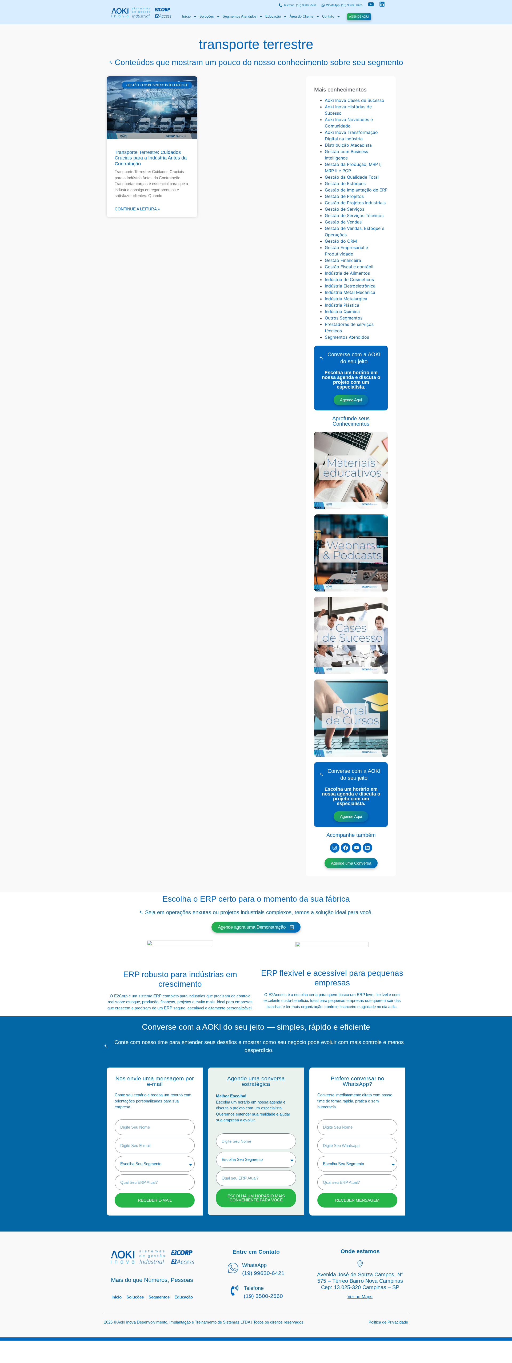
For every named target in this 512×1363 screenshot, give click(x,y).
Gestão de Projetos (344, 196)
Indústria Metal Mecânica (350, 292)
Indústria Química (342, 311)
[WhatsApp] (233, 1268)
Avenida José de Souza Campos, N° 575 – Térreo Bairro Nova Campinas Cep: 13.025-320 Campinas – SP (360, 1281)
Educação (273, 16)
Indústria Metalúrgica (346, 298)
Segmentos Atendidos (240, 16)
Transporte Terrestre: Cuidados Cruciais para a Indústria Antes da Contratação (151, 158)
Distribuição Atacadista (348, 145)
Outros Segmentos (343, 318)
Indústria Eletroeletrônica (350, 286)
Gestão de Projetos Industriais (355, 202)
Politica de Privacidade (388, 1322)
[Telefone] (234, 1291)
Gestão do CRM (341, 241)
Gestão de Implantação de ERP (356, 190)
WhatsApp (254, 1265)
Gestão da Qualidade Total (352, 177)
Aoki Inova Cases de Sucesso (354, 100)
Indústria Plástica (342, 305)
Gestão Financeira (343, 260)
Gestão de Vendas (343, 222)
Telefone (254, 1288)
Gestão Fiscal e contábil (349, 266)
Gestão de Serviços (344, 209)
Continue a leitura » (137, 209)
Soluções (206, 16)
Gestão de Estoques (345, 183)
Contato (328, 16)
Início (186, 16)
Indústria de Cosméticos (349, 279)
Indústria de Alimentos (347, 273)
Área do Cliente (301, 16)
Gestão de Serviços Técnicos (354, 215)
